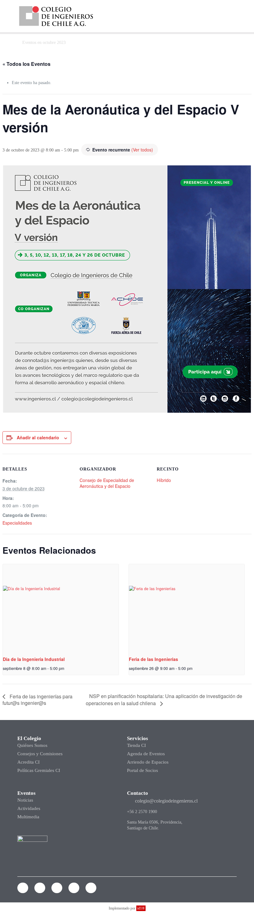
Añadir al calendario (38, 437)
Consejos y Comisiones (40, 753)
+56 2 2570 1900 (142, 811)
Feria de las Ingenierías (153, 659)
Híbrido (164, 480)
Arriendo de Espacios (148, 762)
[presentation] (60, 607)
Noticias (25, 800)
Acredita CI (28, 762)
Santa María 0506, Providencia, (154, 822)
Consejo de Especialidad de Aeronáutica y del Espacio (107, 483)
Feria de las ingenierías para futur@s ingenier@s (37, 700)
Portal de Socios (142, 770)
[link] (56, 16)
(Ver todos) (142, 150)
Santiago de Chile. (143, 828)
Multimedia (28, 816)
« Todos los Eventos (26, 63)
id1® (141, 908)
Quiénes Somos (32, 745)
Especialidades (17, 523)
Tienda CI (136, 745)
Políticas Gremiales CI (38, 770)
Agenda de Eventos (146, 753)
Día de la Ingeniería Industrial (34, 659)
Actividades (28, 808)
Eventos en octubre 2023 (44, 42)
